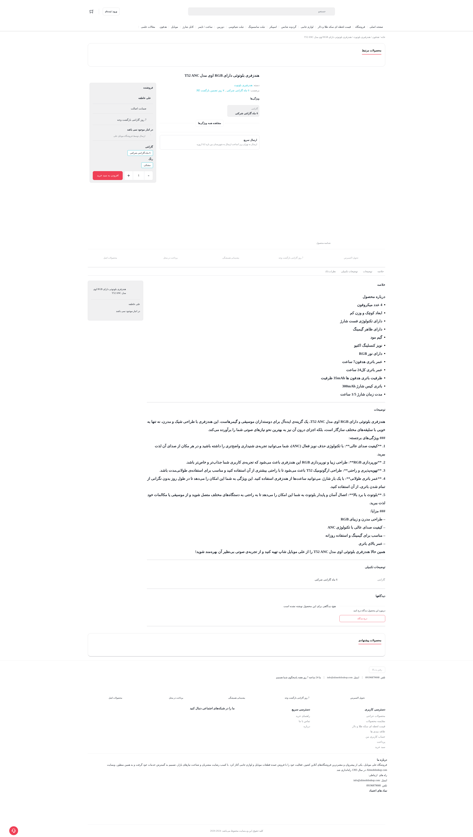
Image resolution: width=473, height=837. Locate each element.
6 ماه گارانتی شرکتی (238, 90)
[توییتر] (216, 716)
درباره (307, 726)
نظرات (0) (331, 271)
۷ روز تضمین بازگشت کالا (210, 90)
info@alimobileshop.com (340, 677)
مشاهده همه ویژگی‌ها (209, 123)
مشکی (147, 165)
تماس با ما (304, 721)
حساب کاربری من (375, 736)
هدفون (375, 37)
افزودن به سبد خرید (108, 175)
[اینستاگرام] (224, 716)
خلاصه (380, 271)
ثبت (378, 233)
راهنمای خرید (303, 716)
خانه (383, 37)
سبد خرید (380, 747)
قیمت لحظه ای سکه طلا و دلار (368, 726)
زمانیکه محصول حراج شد (365, 211)
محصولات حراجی (375, 716)
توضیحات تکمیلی (349, 271)
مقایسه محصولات (375, 721)
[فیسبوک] (232, 716)
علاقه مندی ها (377, 731)
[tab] (380, 271)
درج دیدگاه (362, 618)
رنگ (151, 159)
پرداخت (381, 742)
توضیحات (367, 271)
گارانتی (149, 146)
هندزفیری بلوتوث (361, 37)
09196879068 (372, 677)
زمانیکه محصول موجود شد (365, 216)
